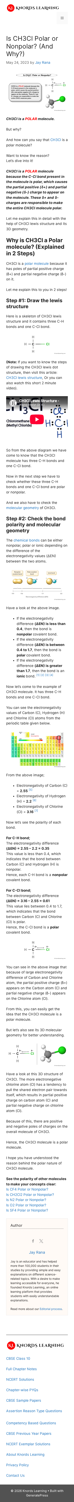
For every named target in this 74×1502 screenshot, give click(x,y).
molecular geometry (22, 508)
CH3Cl (55, 140)
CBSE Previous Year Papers (28, 1433)
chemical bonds (27, 540)
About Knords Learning (25, 1454)
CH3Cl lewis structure (24, 378)
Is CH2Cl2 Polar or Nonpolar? (30, 1195)
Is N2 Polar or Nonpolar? (26, 1200)
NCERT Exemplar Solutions (28, 1444)
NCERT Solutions (20, 1379)
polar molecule (37, 264)
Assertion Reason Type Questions (34, 1411)
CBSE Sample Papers (23, 1400)
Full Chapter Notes (21, 1369)
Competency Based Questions (31, 1423)
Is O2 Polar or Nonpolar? (26, 1205)
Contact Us (15, 1475)
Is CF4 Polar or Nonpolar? (27, 1189)
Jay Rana (37, 1252)
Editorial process (51, 1309)
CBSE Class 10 (18, 1358)
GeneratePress (37, 1495)
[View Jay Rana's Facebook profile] (33, 1241)
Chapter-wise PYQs (22, 1390)
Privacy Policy (17, 1465)
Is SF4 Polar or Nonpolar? (27, 1210)
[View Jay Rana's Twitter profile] (41, 1241)
